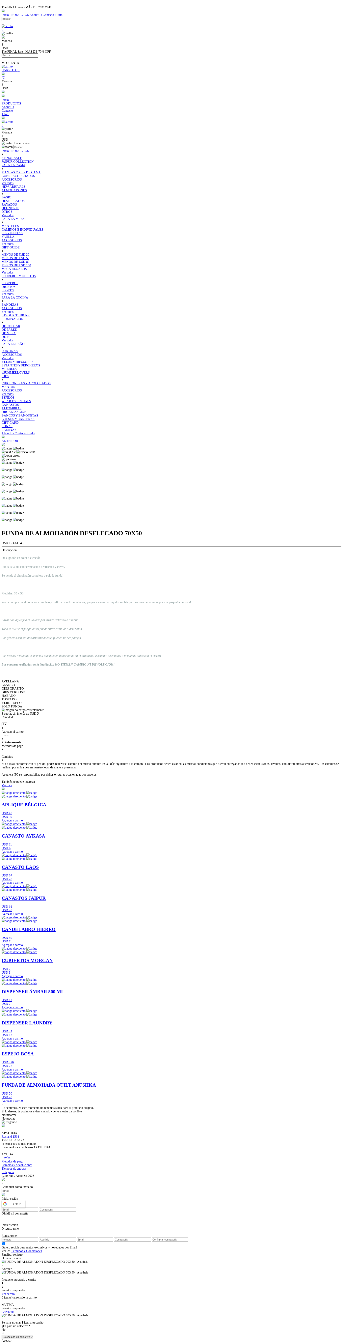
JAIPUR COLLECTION (18, 161)
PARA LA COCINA (15, 297)
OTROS (7, 211)
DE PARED (9, 329)
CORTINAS (10, 351)
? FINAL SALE (12, 158)
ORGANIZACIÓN (14, 412)
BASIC (6, 197)
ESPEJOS (8, 397)
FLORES (8, 290)
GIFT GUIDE (11, 247)
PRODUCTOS (19, 14)
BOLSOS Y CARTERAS (18, 419)
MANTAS (8, 386)
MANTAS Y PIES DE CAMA (21, 172)
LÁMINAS (9, 429)
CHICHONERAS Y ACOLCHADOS (26, 383)
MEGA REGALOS (14, 269)
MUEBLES (9, 369)
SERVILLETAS (12, 233)
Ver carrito (8, 1294)
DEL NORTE (10, 208)
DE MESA (9, 333)
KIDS (5, 376)
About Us (36, 14)
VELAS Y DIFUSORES (17, 361)
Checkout (8, 1311)
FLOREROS (10, 283)
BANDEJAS (10, 304)
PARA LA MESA (13, 218)
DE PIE (7, 336)
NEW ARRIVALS (13, 186)
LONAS (7, 426)
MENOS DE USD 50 (15, 258)
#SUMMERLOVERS (16, 372)
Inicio (5, 14)
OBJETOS (8, 286)
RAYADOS (9, 204)
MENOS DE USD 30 (15, 254)
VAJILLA (8, 236)
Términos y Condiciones (26, 1251)
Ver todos (7, 183)
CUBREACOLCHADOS (18, 176)
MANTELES (10, 226)
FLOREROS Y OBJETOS (19, 276)
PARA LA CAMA (13, 165)
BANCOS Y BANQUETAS (20, 415)
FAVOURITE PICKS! (16, 315)
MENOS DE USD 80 (15, 261)
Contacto (48, 14)
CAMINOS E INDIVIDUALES (22, 229)
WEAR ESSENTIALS (16, 401)
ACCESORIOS (12, 179)
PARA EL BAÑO (13, 344)
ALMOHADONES (14, 190)
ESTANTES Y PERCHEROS (21, 365)
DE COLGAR (11, 326)
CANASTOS (10, 404)
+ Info (59, 14)
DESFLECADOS (13, 201)
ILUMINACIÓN (12, 319)
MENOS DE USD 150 (16, 265)
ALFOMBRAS (11, 408)
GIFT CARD (10, 422)
